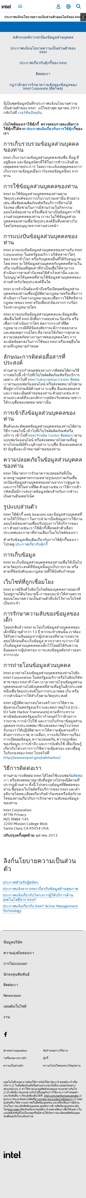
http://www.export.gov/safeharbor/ (32, 757)
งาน (6, 1017)
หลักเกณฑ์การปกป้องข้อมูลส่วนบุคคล (43, 37)
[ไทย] (68, 6)
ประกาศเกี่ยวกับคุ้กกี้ (31, 544)
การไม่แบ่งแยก (15, 963)
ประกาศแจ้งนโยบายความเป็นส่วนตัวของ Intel (43, 50)
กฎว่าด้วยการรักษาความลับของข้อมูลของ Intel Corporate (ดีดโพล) (43, 87)
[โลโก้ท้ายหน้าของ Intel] (12, 1154)
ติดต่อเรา (43, 74)
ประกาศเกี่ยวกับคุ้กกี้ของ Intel (43, 63)
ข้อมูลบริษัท (12, 942)
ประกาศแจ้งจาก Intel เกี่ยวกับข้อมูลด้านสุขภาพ (40, 889)
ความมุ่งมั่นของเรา (18, 953)
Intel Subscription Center (48, 379)
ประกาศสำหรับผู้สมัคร (21, 882)
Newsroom (12, 995)
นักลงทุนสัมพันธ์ (16, 974)
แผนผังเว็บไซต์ (14, 1006)
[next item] (83, 17)
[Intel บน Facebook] (5, 1035)
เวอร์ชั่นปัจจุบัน (30, 112)
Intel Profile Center (44, 435)
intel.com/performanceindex (61, 1095)
